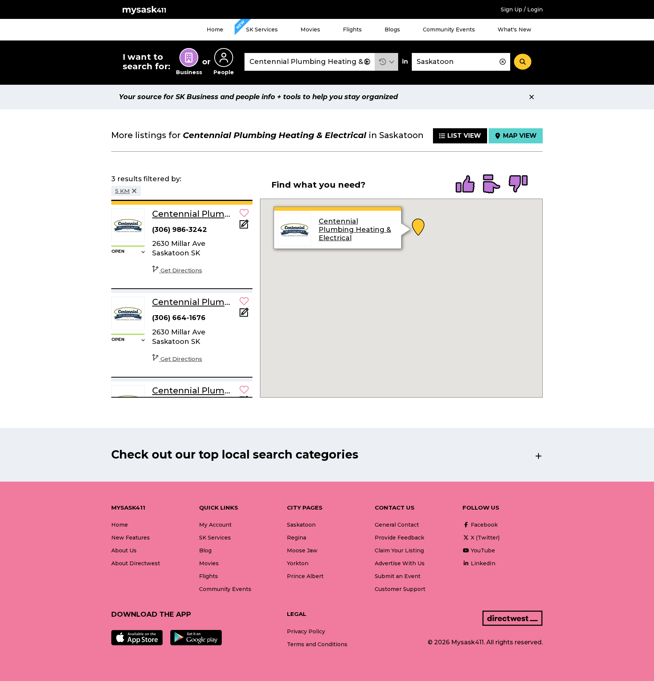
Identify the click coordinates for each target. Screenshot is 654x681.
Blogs (392, 29)
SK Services (262, 29)
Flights (352, 29)
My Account (215, 524)
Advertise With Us (400, 563)
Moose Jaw (302, 550)
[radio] (465, 185)
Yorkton (297, 563)
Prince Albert (305, 576)
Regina (296, 537)
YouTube (482, 550)
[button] (387, 62)
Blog (205, 550)
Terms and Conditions (317, 644)
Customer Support (400, 589)
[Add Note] (244, 226)
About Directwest (135, 563)
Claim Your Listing (399, 550)
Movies (310, 29)
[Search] (522, 62)
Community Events (449, 29)
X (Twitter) (484, 537)
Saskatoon (301, 524)
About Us (124, 550)
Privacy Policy (306, 631)
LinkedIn (482, 563)
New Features (130, 537)
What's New (514, 29)
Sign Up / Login (522, 9)
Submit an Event (397, 576)
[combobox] (309, 62)
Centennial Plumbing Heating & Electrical (354, 229)
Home (215, 29)
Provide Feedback (399, 537)
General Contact (397, 524)
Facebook (483, 524)
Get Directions (181, 270)
